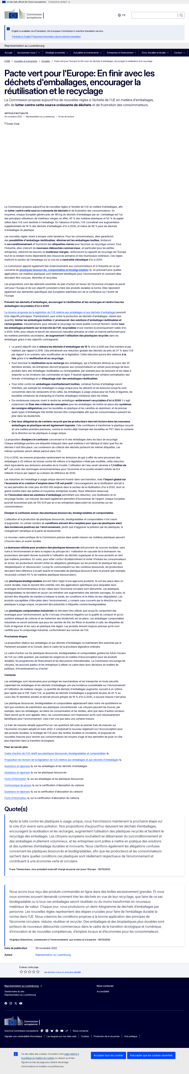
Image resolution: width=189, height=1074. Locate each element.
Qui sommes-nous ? (27, 52)
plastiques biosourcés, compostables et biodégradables (54, 269)
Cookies (85, 1036)
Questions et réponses (17, 766)
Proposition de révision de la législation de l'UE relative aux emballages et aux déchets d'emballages (61, 759)
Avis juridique (130, 1036)
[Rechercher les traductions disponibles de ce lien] (90, 270)
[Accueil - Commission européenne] (26, 13)
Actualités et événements (86, 52)
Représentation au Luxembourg (53, 954)
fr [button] (123, 15)
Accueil (8, 52)
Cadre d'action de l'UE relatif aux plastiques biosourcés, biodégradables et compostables (55, 753)
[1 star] (21, 971)
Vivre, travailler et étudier (154, 52)
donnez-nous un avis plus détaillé (64, 972)
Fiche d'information (15, 778)
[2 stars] (23, 971)
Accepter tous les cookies (108, 1055)
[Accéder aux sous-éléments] (40, 53)
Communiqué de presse (17, 785)
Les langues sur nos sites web (61, 1036)
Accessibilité (103, 991)
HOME (7, 61)
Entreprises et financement (120, 52)
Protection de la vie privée (107, 1036)
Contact (178, 52)
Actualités (45, 61)
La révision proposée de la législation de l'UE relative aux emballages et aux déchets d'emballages (60, 312)
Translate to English (21, 36)
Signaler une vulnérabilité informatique (23, 1036)
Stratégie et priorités (55, 52)
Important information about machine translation (57, 36)
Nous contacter (80, 1030)
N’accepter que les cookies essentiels (151, 1055)
